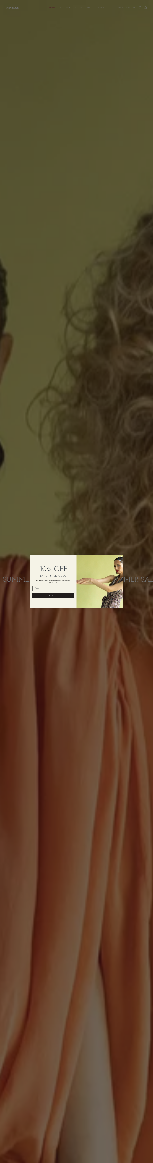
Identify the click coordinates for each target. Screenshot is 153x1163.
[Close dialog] (120, 558)
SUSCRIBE (53, 596)
